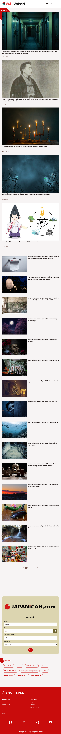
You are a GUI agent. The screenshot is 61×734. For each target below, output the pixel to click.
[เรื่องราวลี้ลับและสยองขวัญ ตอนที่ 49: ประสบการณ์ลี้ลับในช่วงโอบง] (14, 513)
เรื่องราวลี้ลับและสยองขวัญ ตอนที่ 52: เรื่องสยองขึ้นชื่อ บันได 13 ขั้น (42, 444)
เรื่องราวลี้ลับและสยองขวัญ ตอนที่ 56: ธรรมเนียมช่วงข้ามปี (43, 360)
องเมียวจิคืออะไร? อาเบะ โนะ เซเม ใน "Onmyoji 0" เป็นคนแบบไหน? (20, 242)
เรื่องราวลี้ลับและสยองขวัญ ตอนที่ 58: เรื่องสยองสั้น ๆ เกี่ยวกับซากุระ (42, 320)
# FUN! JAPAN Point (10, 671)
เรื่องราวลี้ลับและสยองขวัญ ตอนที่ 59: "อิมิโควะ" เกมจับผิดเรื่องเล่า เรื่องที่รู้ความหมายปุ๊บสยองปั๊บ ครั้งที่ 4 (43, 257)
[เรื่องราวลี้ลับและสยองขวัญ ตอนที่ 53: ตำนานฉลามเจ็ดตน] (14, 430)
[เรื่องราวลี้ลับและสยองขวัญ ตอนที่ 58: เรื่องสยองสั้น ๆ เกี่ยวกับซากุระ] (14, 326)
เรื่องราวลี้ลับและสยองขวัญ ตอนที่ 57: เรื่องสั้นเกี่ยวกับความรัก (42, 340)
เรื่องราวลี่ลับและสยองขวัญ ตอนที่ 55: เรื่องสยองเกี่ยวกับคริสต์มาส (43, 382)
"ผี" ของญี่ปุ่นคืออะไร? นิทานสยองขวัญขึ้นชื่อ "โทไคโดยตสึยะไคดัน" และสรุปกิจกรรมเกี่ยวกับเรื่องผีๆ (43, 278)
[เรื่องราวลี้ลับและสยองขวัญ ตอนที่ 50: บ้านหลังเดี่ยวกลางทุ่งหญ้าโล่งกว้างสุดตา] (14, 492)
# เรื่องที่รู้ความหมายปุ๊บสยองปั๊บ (29, 671)
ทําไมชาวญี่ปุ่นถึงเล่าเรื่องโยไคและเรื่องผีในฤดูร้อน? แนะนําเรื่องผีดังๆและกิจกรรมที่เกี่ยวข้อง (26, 194)
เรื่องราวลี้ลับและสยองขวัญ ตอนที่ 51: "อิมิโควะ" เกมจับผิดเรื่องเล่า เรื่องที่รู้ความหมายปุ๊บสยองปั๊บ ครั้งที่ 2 (43, 465)
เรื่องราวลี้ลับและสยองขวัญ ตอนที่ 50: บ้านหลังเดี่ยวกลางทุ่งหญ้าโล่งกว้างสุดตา (43, 485)
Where (6, 621)
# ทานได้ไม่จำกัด (8, 666)
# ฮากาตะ (45, 671)
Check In (6, 628)
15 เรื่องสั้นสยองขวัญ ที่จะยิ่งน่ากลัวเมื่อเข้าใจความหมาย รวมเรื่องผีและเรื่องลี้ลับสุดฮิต (24, 147)
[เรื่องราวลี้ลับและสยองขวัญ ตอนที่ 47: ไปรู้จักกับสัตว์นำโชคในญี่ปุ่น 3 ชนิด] (14, 554)
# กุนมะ (20, 666)
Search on (7, 641)
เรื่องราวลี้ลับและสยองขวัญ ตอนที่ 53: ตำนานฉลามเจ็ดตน (43, 422)
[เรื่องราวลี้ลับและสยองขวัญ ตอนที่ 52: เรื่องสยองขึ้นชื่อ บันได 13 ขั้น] (14, 450)
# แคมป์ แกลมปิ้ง (9, 676)
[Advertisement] (30, 581)
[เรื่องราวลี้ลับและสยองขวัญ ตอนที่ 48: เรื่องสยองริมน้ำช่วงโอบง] (14, 533)
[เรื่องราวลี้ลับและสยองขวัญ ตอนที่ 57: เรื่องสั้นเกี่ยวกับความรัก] (14, 347)
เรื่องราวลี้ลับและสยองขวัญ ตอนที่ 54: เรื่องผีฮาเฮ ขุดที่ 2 (43, 402)
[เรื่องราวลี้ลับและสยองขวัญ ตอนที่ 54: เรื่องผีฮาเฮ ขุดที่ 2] (14, 409)
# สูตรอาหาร (21, 676)
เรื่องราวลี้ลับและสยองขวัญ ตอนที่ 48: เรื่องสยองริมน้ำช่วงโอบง (43, 527)
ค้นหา (30, 650)
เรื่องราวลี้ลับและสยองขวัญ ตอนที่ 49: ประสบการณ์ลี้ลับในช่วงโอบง (43, 506)
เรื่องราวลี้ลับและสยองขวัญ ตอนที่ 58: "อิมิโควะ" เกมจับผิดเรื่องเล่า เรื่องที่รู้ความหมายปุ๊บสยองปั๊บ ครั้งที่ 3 (43, 299)
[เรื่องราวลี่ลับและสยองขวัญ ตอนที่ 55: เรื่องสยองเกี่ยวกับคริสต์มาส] (14, 388)
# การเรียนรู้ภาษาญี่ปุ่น (35, 676)
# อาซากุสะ (45, 666)
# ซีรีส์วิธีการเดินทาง (31, 666)
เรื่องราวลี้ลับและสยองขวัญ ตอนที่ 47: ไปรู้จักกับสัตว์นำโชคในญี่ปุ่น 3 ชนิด (43, 548)
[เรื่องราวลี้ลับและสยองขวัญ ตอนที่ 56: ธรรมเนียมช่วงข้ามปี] (14, 368)
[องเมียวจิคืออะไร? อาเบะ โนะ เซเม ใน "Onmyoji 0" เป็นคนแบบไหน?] (30, 222)
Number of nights (9, 635)
